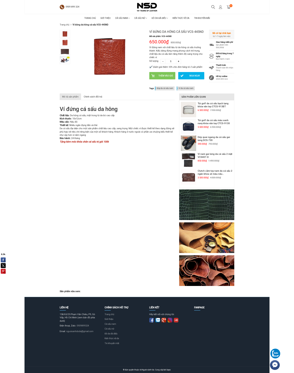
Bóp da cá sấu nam (165, 88)
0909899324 (83, 325)
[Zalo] (275, 353)
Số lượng (153, 61)
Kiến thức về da (181, 18)
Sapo (168, 370)
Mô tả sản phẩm (70, 96)
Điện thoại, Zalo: (68, 325)
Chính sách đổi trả (93, 96)
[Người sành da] (147, 6)
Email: (63, 331)
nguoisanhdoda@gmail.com (79, 331)
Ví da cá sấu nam (186, 88)
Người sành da (148, 370)
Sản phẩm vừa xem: (70, 291)
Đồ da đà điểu (159, 18)
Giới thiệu (105, 18)
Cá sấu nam (121, 18)
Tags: (151, 88)
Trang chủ (90, 18)
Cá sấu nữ (140, 18)
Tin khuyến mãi (202, 18)
